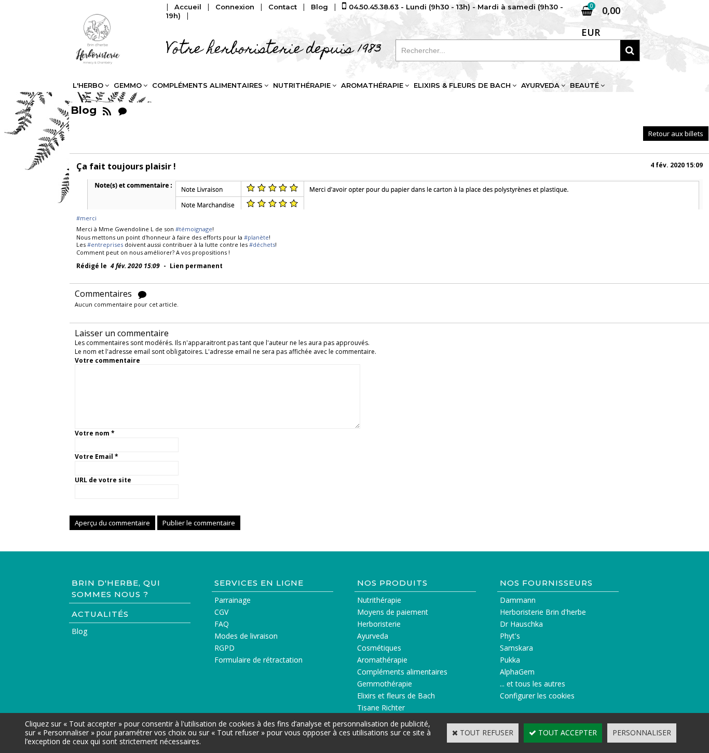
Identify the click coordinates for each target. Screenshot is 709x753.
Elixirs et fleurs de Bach (396, 696)
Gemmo (128, 85)
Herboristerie (379, 624)
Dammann (518, 600)
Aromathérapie (372, 85)
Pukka (510, 660)
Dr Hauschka (521, 624)
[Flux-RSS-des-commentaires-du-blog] (122, 110)
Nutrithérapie (302, 85)
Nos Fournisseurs (546, 583)
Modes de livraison (246, 636)
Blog (79, 631)
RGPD (224, 648)
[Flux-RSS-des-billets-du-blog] (107, 110)
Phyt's (510, 636)
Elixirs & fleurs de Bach (462, 85)
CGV (221, 612)
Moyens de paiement (392, 612)
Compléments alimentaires (207, 85)
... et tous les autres (532, 684)
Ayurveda (540, 85)
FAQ (221, 624)
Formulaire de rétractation (258, 660)
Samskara (516, 648)
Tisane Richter (381, 707)
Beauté (584, 85)
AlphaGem (517, 672)
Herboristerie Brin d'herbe (543, 612)
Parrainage (232, 600)
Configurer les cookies (537, 696)
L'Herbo (88, 85)
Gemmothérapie (384, 684)
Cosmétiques (379, 648)
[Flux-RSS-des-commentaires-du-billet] (142, 294)
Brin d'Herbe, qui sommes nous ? (116, 588)
